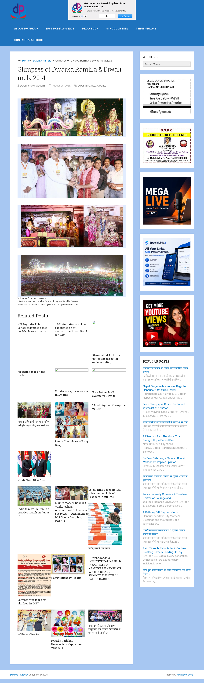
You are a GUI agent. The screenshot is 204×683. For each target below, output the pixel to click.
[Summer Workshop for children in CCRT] (34, 575)
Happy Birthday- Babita (66, 577)
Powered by (76, 16)
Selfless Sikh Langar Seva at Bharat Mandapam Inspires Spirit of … (164, 460)
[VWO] (84, 16)
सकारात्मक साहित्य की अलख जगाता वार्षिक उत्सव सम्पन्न (165, 370)
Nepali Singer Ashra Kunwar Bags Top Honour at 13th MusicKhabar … (165, 388)
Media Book (90, 28)
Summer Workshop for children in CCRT (32, 601)
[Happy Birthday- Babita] (68, 564)
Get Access (125, 16)
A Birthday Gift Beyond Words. (161, 512)
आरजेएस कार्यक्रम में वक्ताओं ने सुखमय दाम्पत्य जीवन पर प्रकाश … (164, 532)
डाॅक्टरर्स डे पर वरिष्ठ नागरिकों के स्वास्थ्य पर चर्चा (165, 422)
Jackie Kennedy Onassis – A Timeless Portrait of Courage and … (165, 496)
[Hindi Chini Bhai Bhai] (34, 464)
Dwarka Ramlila (42, 60)
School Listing (117, 28)
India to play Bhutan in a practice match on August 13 (34, 512)
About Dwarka (25, 28)
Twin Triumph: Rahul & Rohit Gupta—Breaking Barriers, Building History (164, 550)
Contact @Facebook (29, 40)
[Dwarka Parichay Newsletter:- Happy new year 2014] (68, 623)
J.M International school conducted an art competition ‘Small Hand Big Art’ (71, 330)
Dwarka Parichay (19, 674)
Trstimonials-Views (60, 28)
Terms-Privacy (146, 28)
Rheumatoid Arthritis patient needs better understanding (106, 358)
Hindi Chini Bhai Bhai (32, 480)
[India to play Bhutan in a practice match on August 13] (34, 496)
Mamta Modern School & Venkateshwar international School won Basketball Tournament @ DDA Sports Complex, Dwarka (71, 511)
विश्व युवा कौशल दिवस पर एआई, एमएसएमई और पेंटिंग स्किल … (166, 572)
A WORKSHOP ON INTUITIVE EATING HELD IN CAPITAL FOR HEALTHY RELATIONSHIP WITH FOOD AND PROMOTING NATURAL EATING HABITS (104, 568)
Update (101, 85)
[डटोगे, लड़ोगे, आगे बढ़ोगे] (105, 524)
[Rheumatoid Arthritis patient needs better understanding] (109, 336)
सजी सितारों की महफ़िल (28, 634)
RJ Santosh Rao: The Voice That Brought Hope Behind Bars (162, 438)
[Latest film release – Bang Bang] (72, 420)
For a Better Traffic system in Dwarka (104, 394)
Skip (107, 16)
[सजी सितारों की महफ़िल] (34, 620)
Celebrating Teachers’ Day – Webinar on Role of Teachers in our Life (104, 493)
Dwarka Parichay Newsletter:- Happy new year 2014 (66, 644)
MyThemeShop (185, 674)
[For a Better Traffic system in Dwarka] (109, 378)
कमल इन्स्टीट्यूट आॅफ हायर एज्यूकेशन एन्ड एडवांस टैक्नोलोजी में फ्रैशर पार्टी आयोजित (104, 629)
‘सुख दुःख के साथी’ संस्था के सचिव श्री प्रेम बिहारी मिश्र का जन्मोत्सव (33, 423)
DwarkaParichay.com (32, 85)
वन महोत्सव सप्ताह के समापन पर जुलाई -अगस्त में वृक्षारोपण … (165, 478)
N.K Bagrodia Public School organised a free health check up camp (32, 328)
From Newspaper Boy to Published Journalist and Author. (164, 406)
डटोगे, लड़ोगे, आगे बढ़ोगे (99, 548)
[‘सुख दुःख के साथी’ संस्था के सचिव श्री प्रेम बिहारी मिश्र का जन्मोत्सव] (34, 410)
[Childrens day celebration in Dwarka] (72, 378)
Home (26, 60)
